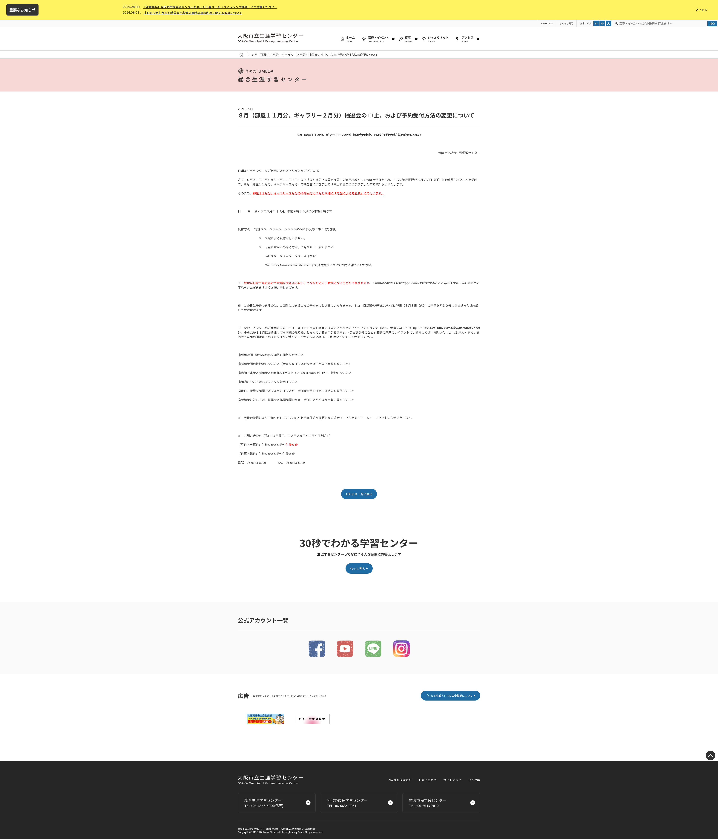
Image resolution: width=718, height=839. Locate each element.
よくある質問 (566, 23)
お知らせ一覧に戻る (359, 494)
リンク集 (474, 780)
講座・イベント (378, 39)
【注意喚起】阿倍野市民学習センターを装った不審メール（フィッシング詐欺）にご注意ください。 (210, 7)
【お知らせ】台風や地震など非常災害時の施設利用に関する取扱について (192, 12)
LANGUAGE (547, 23)
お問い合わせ (427, 780)
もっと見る (357, 568)
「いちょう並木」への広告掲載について (448, 695)
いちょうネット (438, 39)
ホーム (350, 39)
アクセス (467, 39)
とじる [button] (703, 10)
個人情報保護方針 (400, 780)
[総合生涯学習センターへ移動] (240, 54)
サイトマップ (452, 780)
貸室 (408, 39)
